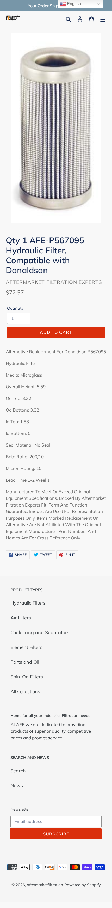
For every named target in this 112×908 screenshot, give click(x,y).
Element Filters (26, 647)
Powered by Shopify (82, 884)
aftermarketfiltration (45, 884)
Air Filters (20, 618)
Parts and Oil (24, 662)
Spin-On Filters (26, 677)
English (73, 4)
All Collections (25, 692)
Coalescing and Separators (39, 632)
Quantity (15, 308)
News (16, 785)
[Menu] (103, 19)
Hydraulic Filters (28, 603)
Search (18, 771)
